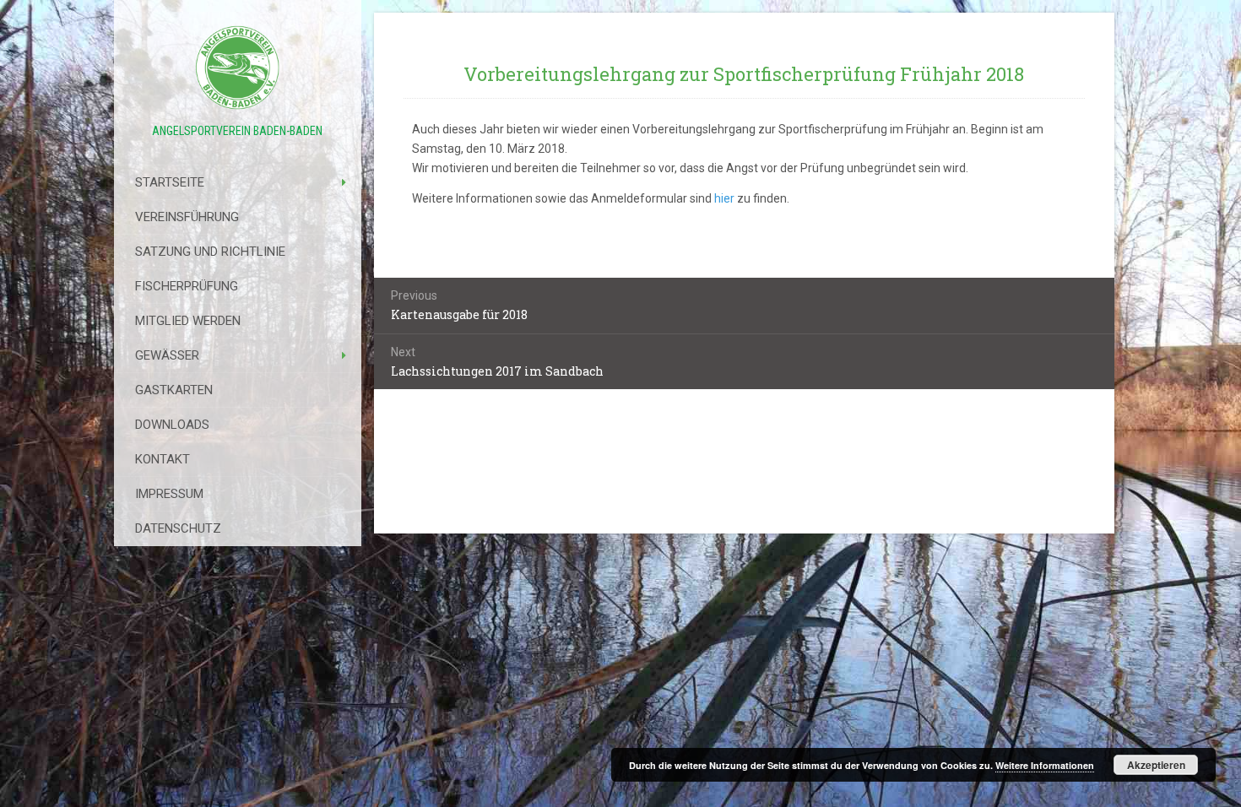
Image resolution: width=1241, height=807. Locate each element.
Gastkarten (174, 390)
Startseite (169, 182)
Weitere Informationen (1044, 765)
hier (724, 198)
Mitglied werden (188, 320)
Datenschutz (178, 528)
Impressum (169, 493)
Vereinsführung (187, 217)
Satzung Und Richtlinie (210, 251)
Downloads (172, 424)
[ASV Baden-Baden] (237, 67)
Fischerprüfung (186, 286)
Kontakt (162, 459)
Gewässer (167, 355)
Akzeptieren (1156, 764)
